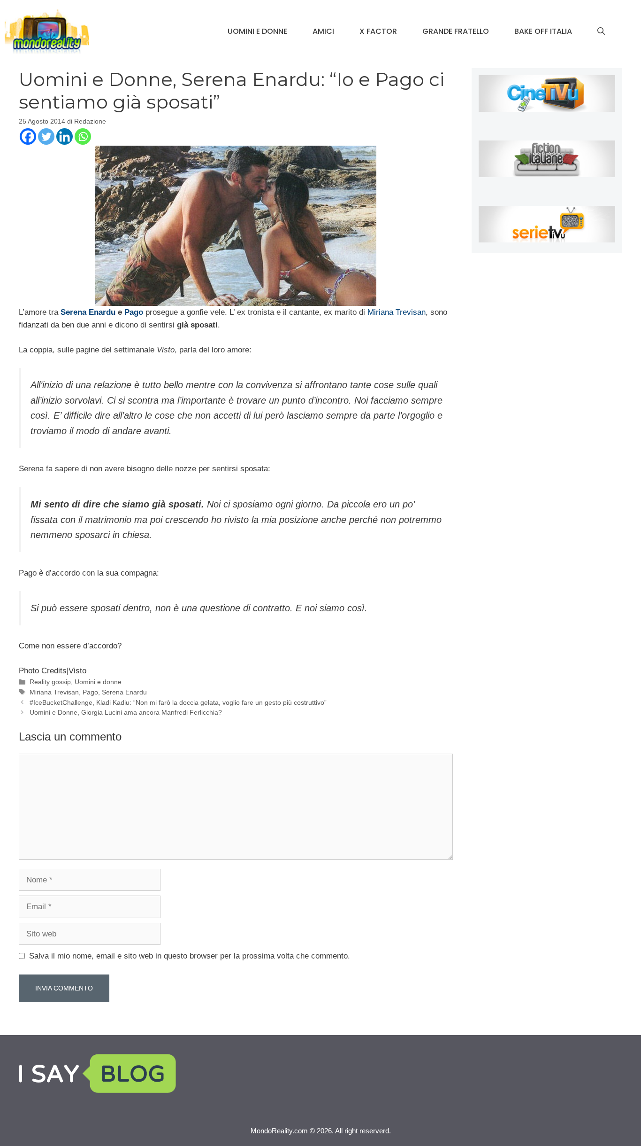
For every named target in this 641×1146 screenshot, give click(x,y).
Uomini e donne (257, 31)
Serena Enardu (86, 312)
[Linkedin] (64, 136)
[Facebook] (28, 136)
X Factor (378, 31)
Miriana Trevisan (396, 312)
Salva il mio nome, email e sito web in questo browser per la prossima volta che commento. (189, 955)
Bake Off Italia (543, 31)
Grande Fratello (455, 31)
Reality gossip (50, 682)
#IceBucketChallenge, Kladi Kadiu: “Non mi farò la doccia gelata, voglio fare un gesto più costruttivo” (178, 702)
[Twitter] (46, 136)
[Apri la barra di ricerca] (601, 31)
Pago (133, 312)
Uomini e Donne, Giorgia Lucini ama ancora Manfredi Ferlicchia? (126, 712)
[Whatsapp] (83, 136)
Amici (323, 31)
